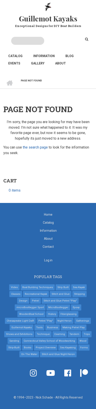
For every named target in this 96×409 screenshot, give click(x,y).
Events (14, 63)
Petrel (35, 300)
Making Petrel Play (74, 327)
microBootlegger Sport (30, 307)
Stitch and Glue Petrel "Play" (60, 300)
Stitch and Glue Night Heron (58, 354)
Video (14, 287)
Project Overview (46, 347)
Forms (84, 347)
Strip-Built (13, 347)
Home (48, 214)
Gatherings (82, 320)
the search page (35, 147)
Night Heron (64, 320)
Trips (87, 334)
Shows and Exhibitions (19, 334)
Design (23, 300)
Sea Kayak (79, 287)
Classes (15, 294)
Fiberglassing (69, 314)
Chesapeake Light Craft (20, 320)
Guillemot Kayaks (48, 18)
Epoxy (76, 307)
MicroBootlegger (58, 307)
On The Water (29, 354)
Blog (69, 56)
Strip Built (63, 287)
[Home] (48, 6)
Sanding (14, 340)
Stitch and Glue (61, 294)
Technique (43, 334)
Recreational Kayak (36, 294)
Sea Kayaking (68, 347)
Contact (48, 246)
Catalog (15, 56)
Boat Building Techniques (37, 287)
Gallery (37, 63)
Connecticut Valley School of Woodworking (49, 340)
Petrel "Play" (45, 320)
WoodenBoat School (31, 314)
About (60, 63)
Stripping (79, 294)
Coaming (59, 334)
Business (52, 327)
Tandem (74, 334)
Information (44, 56)
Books (27, 347)
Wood (82, 340)
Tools (39, 327)
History (52, 314)
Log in (48, 260)
